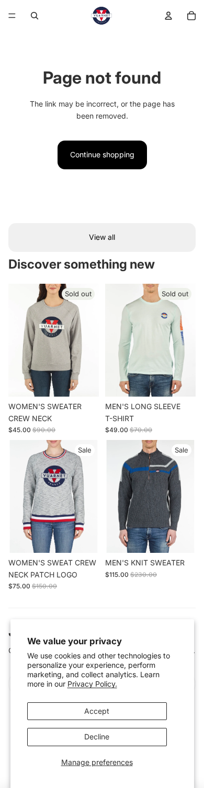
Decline (96, 736)
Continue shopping (102, 154)
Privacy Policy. (92, 683)
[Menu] (12, 16)
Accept (96, 710)
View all (102, 237)
